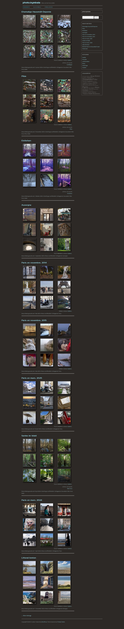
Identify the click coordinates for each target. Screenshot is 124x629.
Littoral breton (29, 558)
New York (91, 85)
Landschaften (85, 61)
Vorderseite (26, 7)
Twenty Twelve (61, 622)
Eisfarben (26, 140)
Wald (26, 69)
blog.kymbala (37, 7)
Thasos (85, 93)
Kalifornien (85, 84)
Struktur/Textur (86, 92)
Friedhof (84, 83)
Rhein (97, 87)
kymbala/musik (49, 7)
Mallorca (94, 84)
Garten (95, 83)
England (89, 81)
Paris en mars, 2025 (32, 378)
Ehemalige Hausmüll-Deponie (36, 12)
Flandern (95, 81)
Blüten (97, 76)
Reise (46, 256)
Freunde (84, 59)
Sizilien (85, 90)
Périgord (93, 87)
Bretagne (65, 608)
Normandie (95, 85)
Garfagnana (89, 83)
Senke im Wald (29, 436)
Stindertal (91, 90)
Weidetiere (96, 94)
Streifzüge (46, 67)
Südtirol (94, 92)
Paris (60, 313)
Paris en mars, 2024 (32, 500)
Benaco (88, 76)
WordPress (44, 622)
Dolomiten (90, 77)
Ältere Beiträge (26, 615)
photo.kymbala (31, 2)
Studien (84, 67)
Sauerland (96, 89)
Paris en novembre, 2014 (34, 263)
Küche (90, 84)
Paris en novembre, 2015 (34, 320)
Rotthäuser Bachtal (87, 89)
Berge (92, 76)
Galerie (69, 60)
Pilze (24, 76)
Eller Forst (69, 488)
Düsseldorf (66, 67)
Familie (84, 57)
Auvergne (26, 205)
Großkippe (69, 64)
